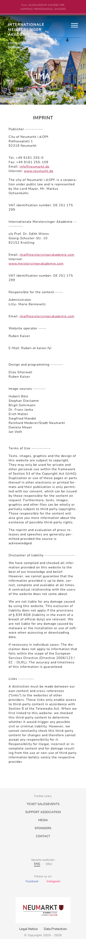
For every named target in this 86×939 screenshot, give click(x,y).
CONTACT (43, 836)
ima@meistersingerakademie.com (47, 255)
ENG (10, 25)
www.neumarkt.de (38, 171)
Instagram (53, 881)
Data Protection (55, 929)
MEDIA (43, 820)
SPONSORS (43, 828)
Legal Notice (28, 929)
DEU (32, 25)
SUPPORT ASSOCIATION (43, 812)
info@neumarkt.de (34, 166)
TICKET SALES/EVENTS (43, 804)
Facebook (32, 881)
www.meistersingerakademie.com (36, 263)
